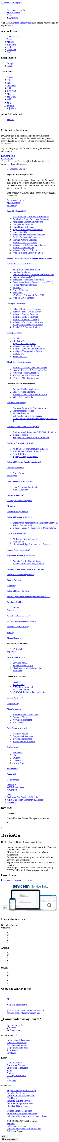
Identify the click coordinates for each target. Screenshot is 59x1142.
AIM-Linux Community (24, 687)
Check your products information (28, 668)
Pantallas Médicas (21, 413)
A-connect (11, 1080)
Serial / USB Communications (26, 327)
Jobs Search (12, 1050)
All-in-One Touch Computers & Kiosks (30, 449)
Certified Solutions (21, 272)
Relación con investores (16, 728)
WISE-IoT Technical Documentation (29, 692)
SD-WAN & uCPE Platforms (26, 375)
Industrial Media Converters (25, 317)
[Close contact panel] (2, 994)
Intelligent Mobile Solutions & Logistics (23, 427)
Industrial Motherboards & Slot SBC (29, 348)
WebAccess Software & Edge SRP (28, 295)
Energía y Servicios (15, 495)
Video (9, 1070)
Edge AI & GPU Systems (24, 343)
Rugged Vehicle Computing (18, 550)
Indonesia (11, 85)
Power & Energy (20, 290)
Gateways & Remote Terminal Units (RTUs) (33, 282)
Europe (10, 63)
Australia (11, 77)
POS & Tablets (19, 454)
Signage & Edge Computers (25, 456)
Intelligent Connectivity (16, 303)
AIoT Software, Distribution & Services (31, 216)
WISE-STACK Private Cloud (26, 378)
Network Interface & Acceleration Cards (31, 370)
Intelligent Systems (14, 333)
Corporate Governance (23, 736)
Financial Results (20, 733)
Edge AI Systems (20, 489)
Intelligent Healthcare (16, 403)
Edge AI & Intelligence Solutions (28, 229)
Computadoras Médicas (23, 411)
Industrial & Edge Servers (17, 511)
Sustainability (12, 768)
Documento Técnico (16, 1065)
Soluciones (12, 475)
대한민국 (11, 91)
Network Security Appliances (26, 373)
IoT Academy (19, 684)
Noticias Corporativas (16, 1042)
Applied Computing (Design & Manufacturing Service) (29, 258)
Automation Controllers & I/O (26, 269)
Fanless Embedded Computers (26, 237)
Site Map (11, 1123)
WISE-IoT (17, 649)
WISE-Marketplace (15, 787)
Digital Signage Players (23, 227)
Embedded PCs (20, 232)
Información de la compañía (25, 714)
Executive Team (20, 717)
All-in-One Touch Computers (26, 539)
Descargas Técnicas (23, 880)
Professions (18, 752)
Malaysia (11, 94)
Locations (17, 760)
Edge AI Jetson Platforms (24, 392)
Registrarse (12, 10)
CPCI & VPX (19, 341)
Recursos (17, 682)
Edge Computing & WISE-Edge (20, 481)
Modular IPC (18, 354)
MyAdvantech (13, 12)
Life (14, 755)
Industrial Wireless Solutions (25, 250)
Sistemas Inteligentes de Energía (27, 416)
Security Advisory (14, 698)
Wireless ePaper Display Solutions (28, 253)
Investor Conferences (22, 739)
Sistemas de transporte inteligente (20, 555)
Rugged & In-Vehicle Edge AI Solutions (31, 437)
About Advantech (14, 709)
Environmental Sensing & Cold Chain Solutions (34, 432)
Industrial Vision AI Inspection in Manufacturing (34, 528)
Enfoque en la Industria (17, 1068)
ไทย (9, 103)
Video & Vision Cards (23, 397)
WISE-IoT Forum (21, 689)
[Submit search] (22, 164)
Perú (9, 52)
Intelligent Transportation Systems (28, 351)
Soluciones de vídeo (15, 602)
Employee (11, 774)
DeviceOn (11, 802)
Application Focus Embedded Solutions (31, 219)
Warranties (17, 670)
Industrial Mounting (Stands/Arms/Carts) (23, 462)
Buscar (10, 15)
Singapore (11, 96)
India (9, 83)
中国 (9, 80)
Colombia (11, 49)
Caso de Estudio (14, 1062)
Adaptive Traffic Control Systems (28, 561)
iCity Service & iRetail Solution (27, 451)
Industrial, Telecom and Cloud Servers (30, 367)
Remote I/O (18, 292)
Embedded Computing (16, 211)
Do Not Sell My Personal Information (24, 1128)
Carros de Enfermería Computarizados (30, 408)
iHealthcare (11, 506)
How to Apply (19, 763)
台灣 (9, 99)
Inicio (9, 794)
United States (13, 36)
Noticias (10, 1073)
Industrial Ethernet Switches (25, 314)
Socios (10, 632)
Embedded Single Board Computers (29, 234)
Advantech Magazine (22, 720)
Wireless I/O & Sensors (23, 298)
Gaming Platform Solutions (25, 240)
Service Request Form (23, 665)
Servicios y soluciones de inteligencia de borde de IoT (28, 597)
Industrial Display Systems (25, 242)
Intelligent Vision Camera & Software (30, 394)
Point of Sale (18, 541)
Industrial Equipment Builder (19, 517)
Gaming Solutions (14, 580)
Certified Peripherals (15, 467)
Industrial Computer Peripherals (27, 346)
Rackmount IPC (20, 356)
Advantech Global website (21, 23)
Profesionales (12, 747)
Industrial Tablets (20, 435)
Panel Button (7, 158)
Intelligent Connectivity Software (28, 324)
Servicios (11, 610)
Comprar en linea (17, 1025)
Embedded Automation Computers (28, 279)
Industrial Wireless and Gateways (28, 322)
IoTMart (10, 784)
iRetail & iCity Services (16, 533)
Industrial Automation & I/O (18, 264)
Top (5, 1136)
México (10, 42)
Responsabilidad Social (17, 1047)
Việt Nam (11, 108)
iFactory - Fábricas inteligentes (19, 501)
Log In (22, 10)
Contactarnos (13, 779)
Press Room (18, 722)
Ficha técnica (7, 880)
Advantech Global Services (18, 616)
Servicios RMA (20, 663)
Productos (11, 205)
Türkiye (10, 106)
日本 (9, 88)
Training (16, 758)
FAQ (9, 1078)
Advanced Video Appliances (26, 389)
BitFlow (16, 607)
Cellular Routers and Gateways (27, 309)
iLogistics (11, 585)
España (10, 66)
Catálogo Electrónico (16, 1075)
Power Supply (19, 473)
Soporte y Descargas (15, 657)
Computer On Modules (23, 224)
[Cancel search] (25, 164)
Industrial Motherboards (23, 247)
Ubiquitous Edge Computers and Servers (31, 544)
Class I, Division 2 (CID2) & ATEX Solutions (33, 274)
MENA (10, 119)
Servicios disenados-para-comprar (21, 621)
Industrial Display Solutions (18, 591)
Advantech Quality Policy (17, 627)
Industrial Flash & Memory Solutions (29, 245)
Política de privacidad (16, 1126)
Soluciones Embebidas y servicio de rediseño (25, 569)
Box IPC (17, 338)
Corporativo (12, 703)
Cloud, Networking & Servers (19, 362)
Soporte (10, 651)
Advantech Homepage (11, 2)
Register (5, 156)
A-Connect (12, 790)
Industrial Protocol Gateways (26, 319)
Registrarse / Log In (16, 169)
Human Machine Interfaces (25, 285)
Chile (9, 47)
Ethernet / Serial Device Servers (27, 311)
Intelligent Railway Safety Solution (28, 563)
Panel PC (17, 287)
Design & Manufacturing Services (20, 575)
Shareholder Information (24, 741)
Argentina (13, 18)
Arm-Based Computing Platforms (28, 222)
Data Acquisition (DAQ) (24, 277)
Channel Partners (14, 638)
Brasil (9, 39)
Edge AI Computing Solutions (26, 487)
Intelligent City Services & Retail (20, 443)
